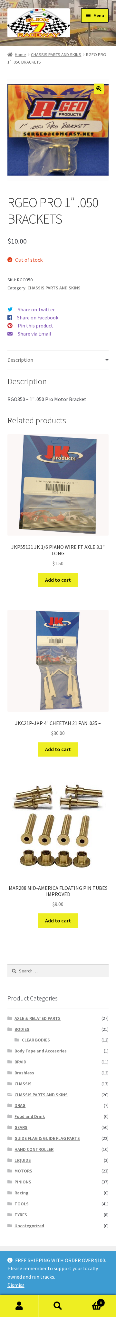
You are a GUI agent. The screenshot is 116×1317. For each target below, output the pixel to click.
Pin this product (35, 325)
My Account (19, 1306)
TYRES (21, 1215)
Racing (21, 1193)
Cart (89, 1300)
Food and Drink (30, 1116)
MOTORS (23, 1171)
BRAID (20, 1062)
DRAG (20, 1105)
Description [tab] (20, 360)
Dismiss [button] (15, 1285)
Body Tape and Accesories (41, 1051)
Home (20, 54)
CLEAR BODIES (36, 1040)
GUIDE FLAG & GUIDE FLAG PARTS (47, 1138)
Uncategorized (29, 1226)
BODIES (22, 1029)
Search (58, 1306)
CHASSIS (23, 1084)
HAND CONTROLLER (34, 1149)
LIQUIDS (23, 1160)
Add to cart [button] (58, 580)
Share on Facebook (37, 317)
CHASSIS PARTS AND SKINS (56, 54)
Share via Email (34, 333)
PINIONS (23, 1182)
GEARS (21, 1127)
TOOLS (22, 1204)
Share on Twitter (36, 309)
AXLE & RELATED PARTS (38, 1018)
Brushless (24, 1073)
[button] (99, 89)
